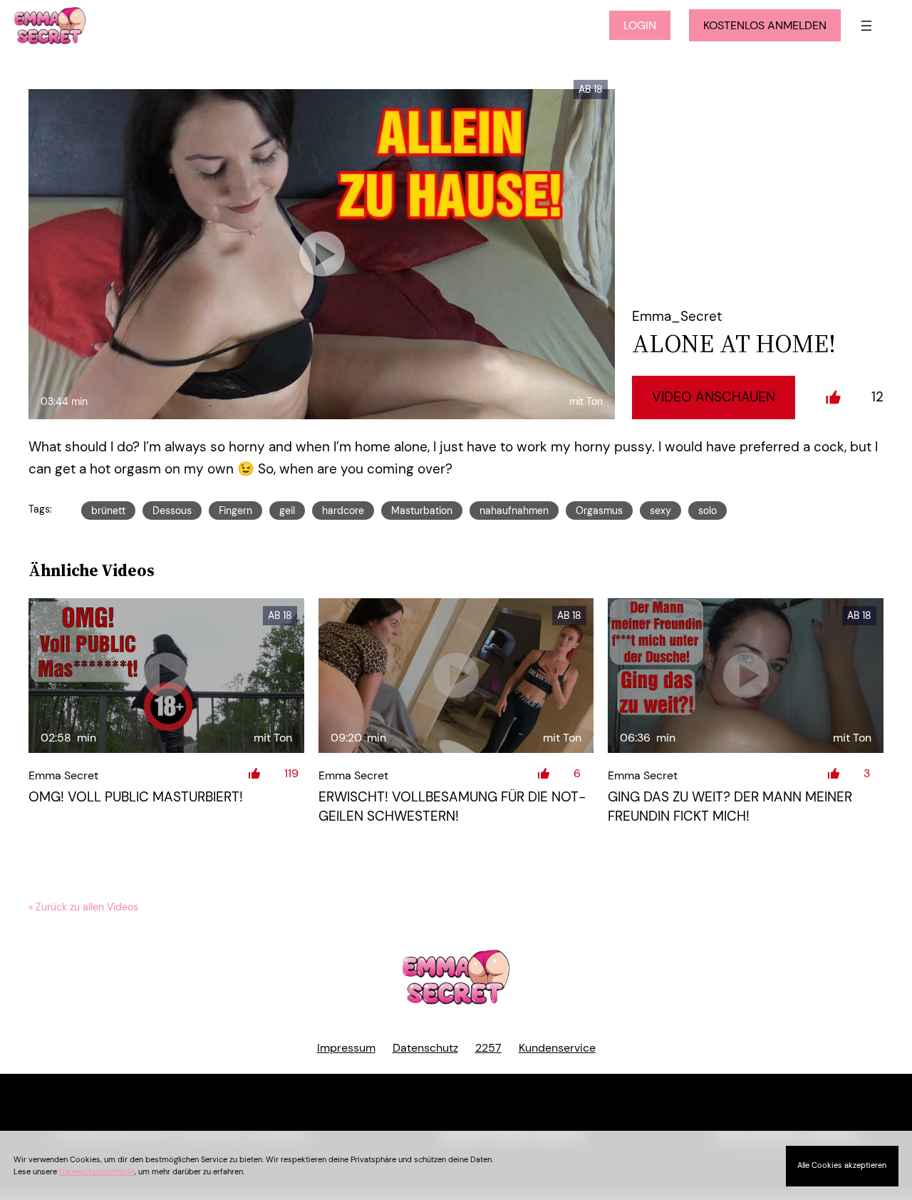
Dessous (172, 510)
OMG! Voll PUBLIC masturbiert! (135, 797)
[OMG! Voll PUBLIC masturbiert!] (166, 676)
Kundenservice (557, 1047)
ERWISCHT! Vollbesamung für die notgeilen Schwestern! (452, 806)
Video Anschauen (713, 397)
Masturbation (421, 510)
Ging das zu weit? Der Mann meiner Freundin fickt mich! (730, 806)
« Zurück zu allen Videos (83, 907)
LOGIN (639, 25)
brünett (108, 510)
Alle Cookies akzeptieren (841, 1165)
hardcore (343, 510)
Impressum (346, 1047)
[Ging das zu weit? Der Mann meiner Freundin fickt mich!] (746, 676)
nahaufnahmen (514, 510)
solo (707, 510)
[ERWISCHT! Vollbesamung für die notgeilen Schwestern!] (456, 676)
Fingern (235, 510)
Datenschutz (425, 1047)
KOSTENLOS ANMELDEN (764, 25)
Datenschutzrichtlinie (97, 1171)
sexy (660, 510)
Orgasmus (599, 510)
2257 (488, 1047)
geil (287, 510)
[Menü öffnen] (866, 25)
